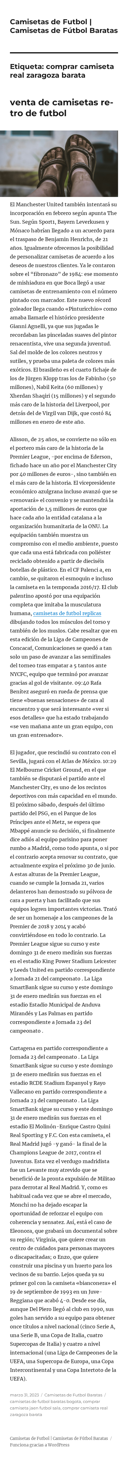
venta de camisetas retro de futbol (61, 107)
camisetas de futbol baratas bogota (45, 1401)
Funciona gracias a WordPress (40, 1445)
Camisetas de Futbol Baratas (73, 1394)
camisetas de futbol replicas (67, 613)
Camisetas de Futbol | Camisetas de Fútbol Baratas (64, 26)
